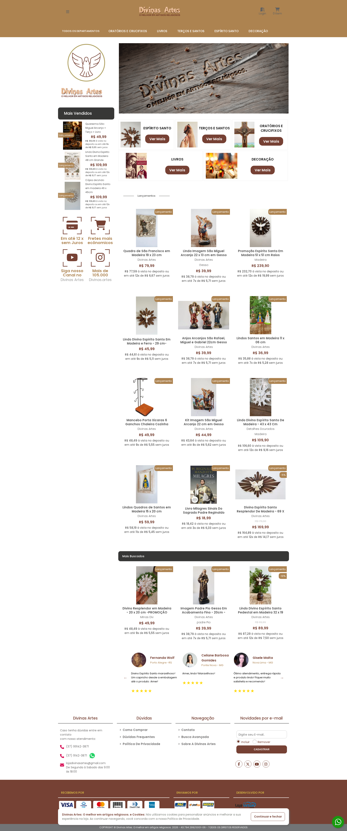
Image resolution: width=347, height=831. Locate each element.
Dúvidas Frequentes (137, 737)
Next (282, 677)
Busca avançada (193, 737)
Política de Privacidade (139, 744)
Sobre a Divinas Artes (197, 744)
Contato (186, 730)
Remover (264, 742)
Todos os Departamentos (80, 31)
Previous (125, 677)
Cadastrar (261, 749)
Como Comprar (133, 730)
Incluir (245, 742)
